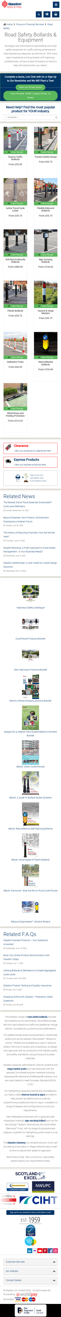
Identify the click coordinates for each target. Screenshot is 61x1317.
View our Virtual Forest (30, 87)
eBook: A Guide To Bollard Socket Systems (30, 797)
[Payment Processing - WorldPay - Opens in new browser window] (26, 1294)
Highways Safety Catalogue (31, 607)
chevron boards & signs (33, 1094)
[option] (36, 1200)
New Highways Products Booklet (30, 669)
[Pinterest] (45, 1250)
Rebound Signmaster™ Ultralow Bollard (30, 921)
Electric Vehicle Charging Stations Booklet (30, 700)
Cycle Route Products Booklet (30, 638)
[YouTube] (39, 1250)
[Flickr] (34, 1250)
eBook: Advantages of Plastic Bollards (30, 859)
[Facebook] (50, 1250)
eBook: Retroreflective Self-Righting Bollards (30, 828)
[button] (55, 14)
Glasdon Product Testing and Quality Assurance (27, 985)
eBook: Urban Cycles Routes (30, 766)
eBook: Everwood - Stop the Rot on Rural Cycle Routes (31, 890)
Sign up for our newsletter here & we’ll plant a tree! (30, 1212)
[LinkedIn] (29, 1250)
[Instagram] (55, 1250)
